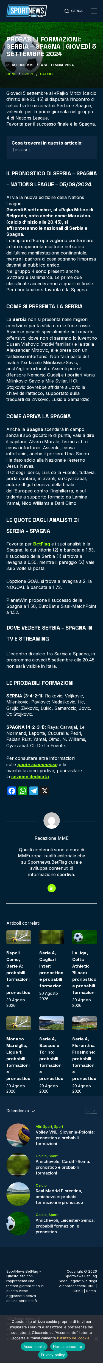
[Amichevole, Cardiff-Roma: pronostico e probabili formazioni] (18, 1165)
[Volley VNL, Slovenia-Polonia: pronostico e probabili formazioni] (18, 1135)
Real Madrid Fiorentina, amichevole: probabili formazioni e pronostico (59, 1196)
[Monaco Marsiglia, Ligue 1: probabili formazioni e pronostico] (18, 1023)
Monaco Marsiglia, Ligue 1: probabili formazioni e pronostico (18, 1058)
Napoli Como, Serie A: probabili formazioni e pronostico (18, 972)
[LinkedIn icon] (52, 888)
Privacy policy (53, 1355)
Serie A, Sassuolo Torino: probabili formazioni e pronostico (51, 1058)
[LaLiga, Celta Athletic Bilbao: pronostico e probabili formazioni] (84, 937)
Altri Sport (44, 1126)
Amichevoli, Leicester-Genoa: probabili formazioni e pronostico (65, 1226)
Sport (58, 1126)
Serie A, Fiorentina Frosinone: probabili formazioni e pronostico (84, 1058)
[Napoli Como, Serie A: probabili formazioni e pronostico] (18, 937)
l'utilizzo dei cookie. (74, 1338)
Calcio (41, 1156)
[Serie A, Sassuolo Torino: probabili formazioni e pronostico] (51, 1023)
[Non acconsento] (96, 1339)
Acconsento (34, 1346)
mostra (21, 150)
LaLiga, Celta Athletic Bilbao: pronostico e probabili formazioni (84, 972)
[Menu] (94, 11)
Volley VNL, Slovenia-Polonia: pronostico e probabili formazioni (65, 1137)
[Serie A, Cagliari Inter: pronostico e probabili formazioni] (51, 937)
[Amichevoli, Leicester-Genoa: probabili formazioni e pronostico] (18, 1223)
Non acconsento (67, 1346)
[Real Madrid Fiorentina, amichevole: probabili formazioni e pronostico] (18, 1194)
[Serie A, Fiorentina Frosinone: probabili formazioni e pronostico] (84, 1023)
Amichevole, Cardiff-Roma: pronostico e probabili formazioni (63, 1167)
